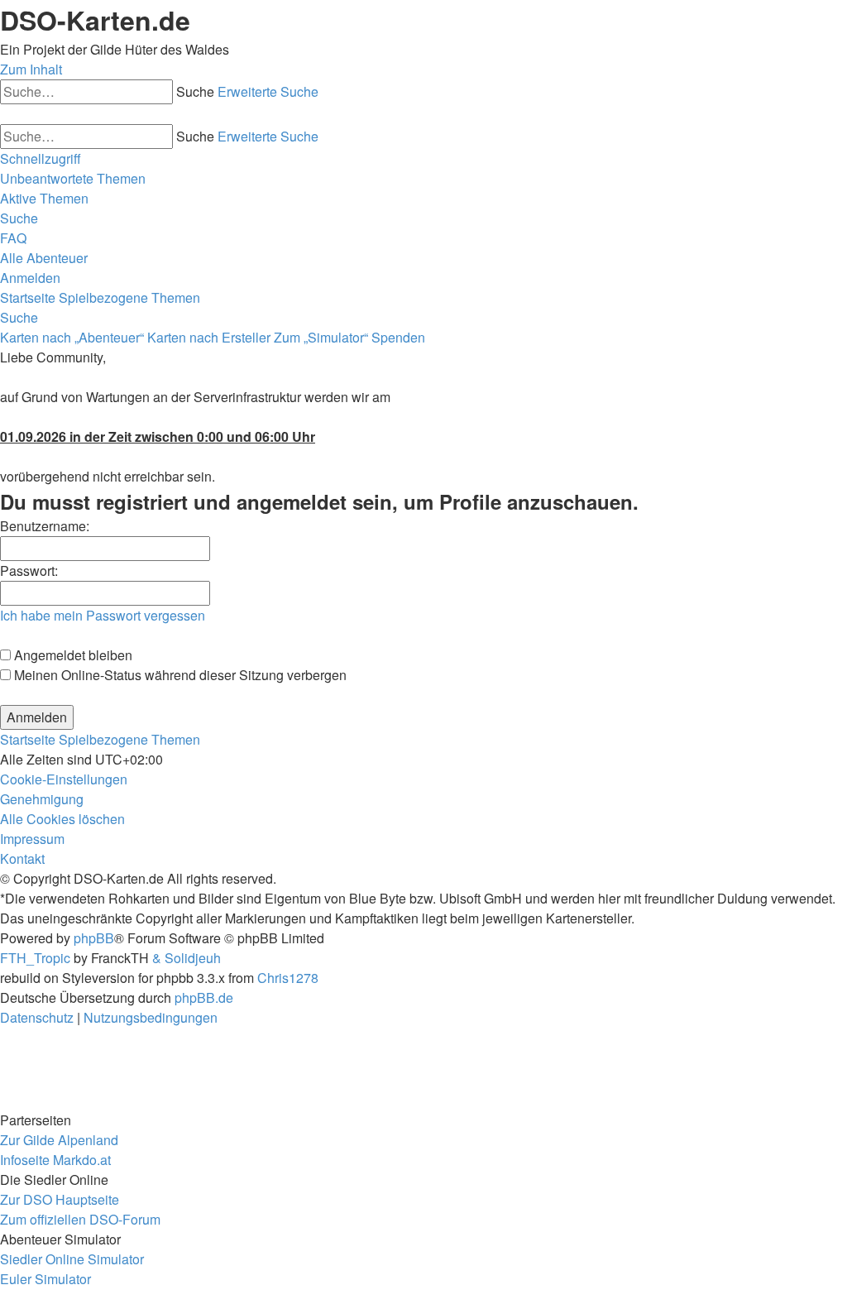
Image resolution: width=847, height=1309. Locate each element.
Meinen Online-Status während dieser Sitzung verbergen (179, 674)
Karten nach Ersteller (208, 337)
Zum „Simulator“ (321, 337)
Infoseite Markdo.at (55, 1159)
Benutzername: (44, 525)
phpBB (94, 937)
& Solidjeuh (186, 957)
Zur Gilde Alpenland (59, 1139)
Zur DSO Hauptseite (59, 1199)
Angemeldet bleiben (71, 654)
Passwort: (29, 570)
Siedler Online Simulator (72, 1258)
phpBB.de (204, 997)
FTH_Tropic (35, 957)
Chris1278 (287, 977)
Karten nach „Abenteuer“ (72, 337)
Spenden (398, 337)
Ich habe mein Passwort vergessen (102, 615)
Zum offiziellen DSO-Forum (80, 1219)
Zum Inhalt (31, 69)
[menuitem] (73, 178)
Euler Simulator (45, 1278)
